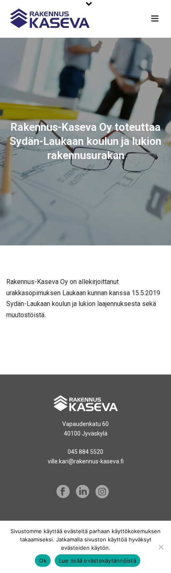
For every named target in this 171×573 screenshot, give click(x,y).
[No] (160, 547)
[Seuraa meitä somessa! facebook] (63, 492)
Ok (42, 560)
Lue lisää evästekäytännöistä (97, 560)
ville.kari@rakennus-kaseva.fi (86, 461)
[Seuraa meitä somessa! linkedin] (82, 492)
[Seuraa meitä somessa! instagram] (102, 492)
